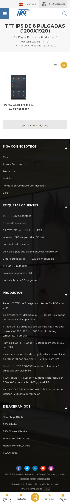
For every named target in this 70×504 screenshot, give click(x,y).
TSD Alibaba (10, 424)
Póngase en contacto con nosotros (24, 185)
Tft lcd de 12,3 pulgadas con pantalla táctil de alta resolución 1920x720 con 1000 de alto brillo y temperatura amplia (33, 331)
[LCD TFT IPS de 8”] (19, 87)
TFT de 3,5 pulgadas (15, 265)
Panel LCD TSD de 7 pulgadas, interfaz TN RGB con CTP (33, 305)
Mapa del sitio (18, 484)
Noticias (8, 178)
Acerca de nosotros (14, 164)
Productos (47, 37)
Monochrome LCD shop (16, 438)
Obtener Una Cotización (35, 497)
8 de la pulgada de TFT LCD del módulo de (28, 258)
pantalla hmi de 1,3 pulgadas (20, 280)
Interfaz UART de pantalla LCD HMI (23, 237)
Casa (6, 156)
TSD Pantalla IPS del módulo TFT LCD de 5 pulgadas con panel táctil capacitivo (34, 317)
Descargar (56, 3)
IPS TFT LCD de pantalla (17, 215)
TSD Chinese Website (15, 431)
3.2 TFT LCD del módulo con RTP (22, 230)
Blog (5, 192)
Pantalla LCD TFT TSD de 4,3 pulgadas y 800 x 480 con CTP (33, 345)
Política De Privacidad (46, 484)
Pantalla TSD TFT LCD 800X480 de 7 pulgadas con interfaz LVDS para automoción (33, 391)
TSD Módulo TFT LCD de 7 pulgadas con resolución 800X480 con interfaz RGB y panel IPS (33, 380)
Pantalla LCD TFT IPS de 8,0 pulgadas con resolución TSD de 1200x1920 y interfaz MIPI (19, 107)
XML (30, 484)
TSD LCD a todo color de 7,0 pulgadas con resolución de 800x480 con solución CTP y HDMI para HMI (34, 356)
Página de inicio (27, 37)
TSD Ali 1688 (10, 452)
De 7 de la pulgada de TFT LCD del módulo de (30, 251)
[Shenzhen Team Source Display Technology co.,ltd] (23, 12)
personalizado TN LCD (16, 244)
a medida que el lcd (15, 222)
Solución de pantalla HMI (17, 272)
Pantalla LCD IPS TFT (33, 41)
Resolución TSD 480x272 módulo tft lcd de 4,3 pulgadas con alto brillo (31, 368)
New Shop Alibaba (13, 416)
